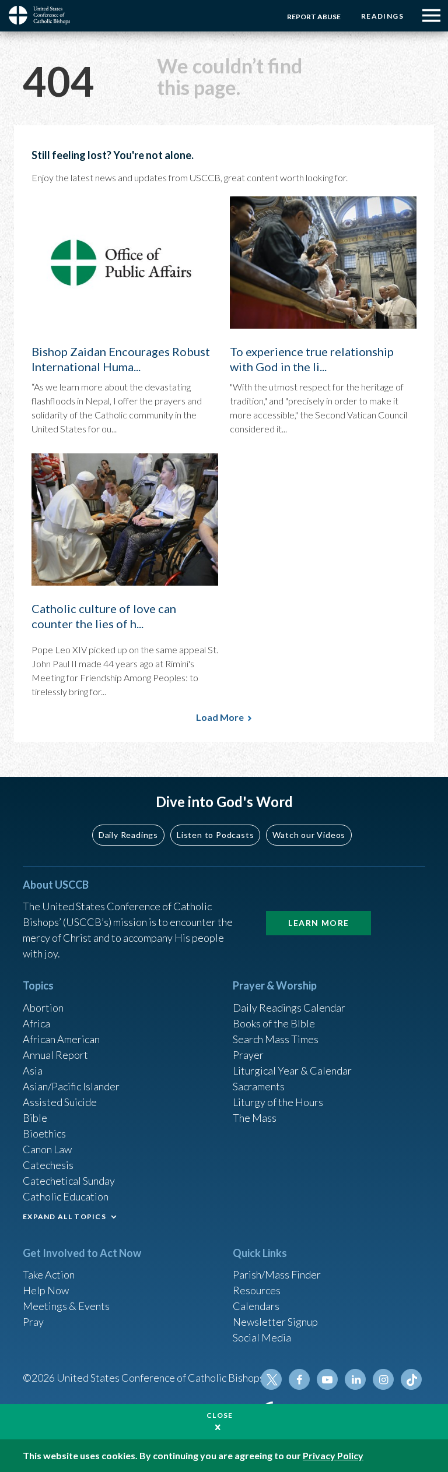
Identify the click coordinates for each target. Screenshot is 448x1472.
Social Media (262, 1337)
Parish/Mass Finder (277, 1274)
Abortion (43, 1007)
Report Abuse (314, 16)
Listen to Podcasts (215, 835)
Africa (36, 1023)
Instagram (383, 1379)
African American (61, 1039)
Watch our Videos (308, 835)
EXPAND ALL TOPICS (64, 1216)
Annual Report (55, 1054)
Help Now (46, 1290)
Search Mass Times (275, 1039)
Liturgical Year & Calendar (292, 1070)
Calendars (256, 1306)
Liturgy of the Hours (278, 1102)
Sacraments (259, 1086)
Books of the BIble (274, 1023)
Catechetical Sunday (69, 1180)
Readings (382, 16)
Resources (257, 1290)
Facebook (299, 1379)
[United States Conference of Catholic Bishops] (44, 15)
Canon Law (47, 1149)
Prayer (248, 1054)
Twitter (271, 1379)
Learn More (318, 923)
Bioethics (44, 1133)
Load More (220, 717)
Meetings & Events (66, 1306)
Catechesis (48, 1164)
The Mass (254, 1117)
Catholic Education (65, 1196)
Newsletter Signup (275, 1321)
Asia (33, 1070)
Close (219, 1415)
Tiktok (411, 1379)
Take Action (49, 1274)
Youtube (327, 1379)
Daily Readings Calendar (289, 1007)
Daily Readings (128, 835)
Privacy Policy (333, 1455)
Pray (33, 1321)
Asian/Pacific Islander (71, 1086)
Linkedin (355, 1379)
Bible (35, 1117)
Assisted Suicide (60, 1102)
